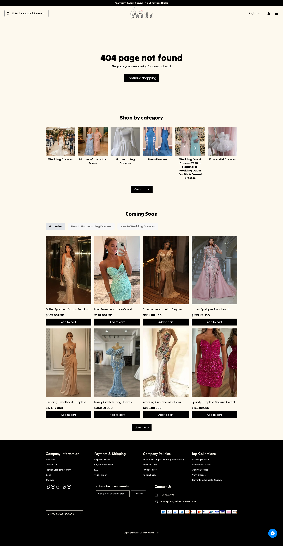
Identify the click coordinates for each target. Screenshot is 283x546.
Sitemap (50, 480)
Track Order (100, 475)
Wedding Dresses (200, 459)
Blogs (48, 475)
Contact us (51, 464)
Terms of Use (150, 464)
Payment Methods (103, 464)
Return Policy (149, 475)
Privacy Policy (150, 469)
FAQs (96, 469)
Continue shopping (141, 78)
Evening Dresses (200, 469)
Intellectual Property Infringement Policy (163, 459)
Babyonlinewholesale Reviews (207, 480)
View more (141, 189)
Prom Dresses (199, 475)
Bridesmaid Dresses (202, 464)
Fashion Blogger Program (58, 469)
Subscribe (138, 493)
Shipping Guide (102, 459)
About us (50, 459)
